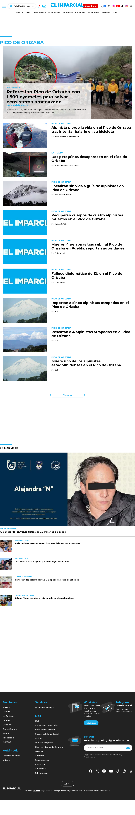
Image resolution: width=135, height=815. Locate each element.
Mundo (6, 711)
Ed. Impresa (93, 12)
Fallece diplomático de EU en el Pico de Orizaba (86, 275)
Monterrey (68, 12)
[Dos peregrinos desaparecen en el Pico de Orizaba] (25, 164)
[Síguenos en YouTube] (118, 6)
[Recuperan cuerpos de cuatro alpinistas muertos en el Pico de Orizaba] (25, 222)
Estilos (6, 733)
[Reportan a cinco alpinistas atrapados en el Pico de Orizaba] (25, 310)
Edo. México (40, 12)
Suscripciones (42, 760)
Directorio (40, 751)
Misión (38, 738)
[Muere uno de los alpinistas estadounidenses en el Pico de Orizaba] (25, 368)
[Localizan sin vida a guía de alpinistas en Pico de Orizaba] (25, 193)
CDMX (29, 12)
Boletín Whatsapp (44, 707)
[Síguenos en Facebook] (105, 6)
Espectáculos (10, 729)
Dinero (6, 720)
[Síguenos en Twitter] (109, 6)
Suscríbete (90, 6)
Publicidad (40, 764)
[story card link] (67, 82)
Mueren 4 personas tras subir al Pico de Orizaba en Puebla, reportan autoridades (87, 246)
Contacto (39, 755)
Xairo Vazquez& (62, 136)
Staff (37, 721)
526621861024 (92, 705)
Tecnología (8, 737)
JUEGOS (19, 12)
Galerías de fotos (11, 755)
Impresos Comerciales (46, 725)
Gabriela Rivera (19, 105)
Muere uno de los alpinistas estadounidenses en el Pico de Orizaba (86, 363)
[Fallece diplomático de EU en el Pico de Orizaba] (25, 281)
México (6, 707)
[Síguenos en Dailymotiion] (130, 771)
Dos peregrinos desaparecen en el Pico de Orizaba (89, 159)
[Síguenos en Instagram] (113, 6)
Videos (6, 760)
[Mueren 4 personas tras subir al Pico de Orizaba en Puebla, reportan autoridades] (25, 252)
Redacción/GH (60, 224)
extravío (57, 153)
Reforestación (13, 87)
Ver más (67, 395)
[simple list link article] (67, 490)
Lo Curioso (8, 716)
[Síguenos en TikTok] (122, 6)
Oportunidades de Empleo (49, 747)
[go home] (12, 788)
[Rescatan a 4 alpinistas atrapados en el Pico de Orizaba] (25, 339)
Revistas (106, 12)
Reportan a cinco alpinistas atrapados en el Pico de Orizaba (90, 305)
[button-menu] (4, 6)
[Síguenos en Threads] (126, 6)
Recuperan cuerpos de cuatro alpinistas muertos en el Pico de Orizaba (87, 217)
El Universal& (61, 166)
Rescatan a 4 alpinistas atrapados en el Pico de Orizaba (90, 334)
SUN (57, 312)
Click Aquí (91, 723)
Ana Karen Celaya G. (63, 195)
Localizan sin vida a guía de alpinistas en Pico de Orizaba (87, 188)
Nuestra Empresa (44, 742)
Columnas (80, 12)
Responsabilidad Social (47, 734)
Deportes (8, 724)
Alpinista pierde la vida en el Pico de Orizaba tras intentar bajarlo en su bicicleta (91, 129)
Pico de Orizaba (61, 124)
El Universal (74, 136)
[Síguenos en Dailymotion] (131, 6)
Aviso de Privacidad (45, 729)
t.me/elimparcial (124, 705)
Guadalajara (54, 12)
